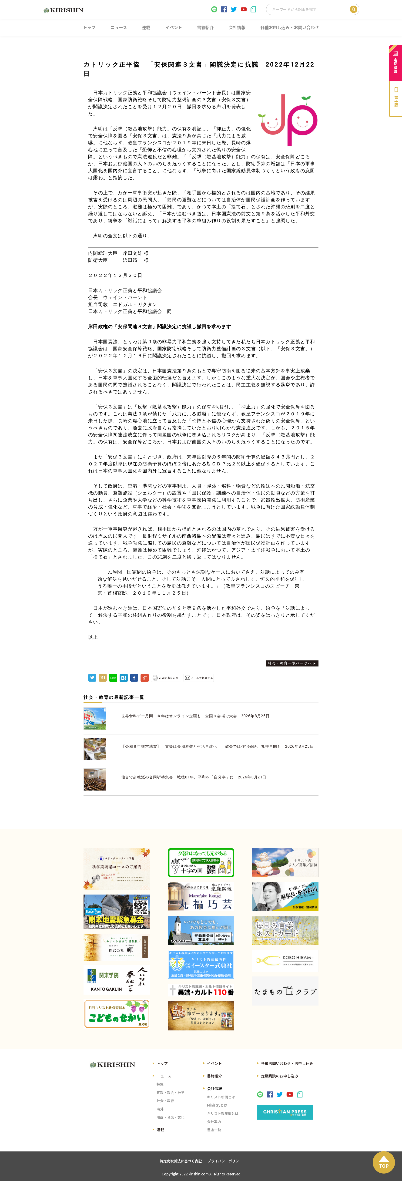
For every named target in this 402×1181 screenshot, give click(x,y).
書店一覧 (214, 1129)
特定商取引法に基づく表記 (181, 1160)
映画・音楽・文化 (170, 1117)
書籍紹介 (214, 1076)
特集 (160, 1084)
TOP (384, 1165)
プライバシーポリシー (225, 1160)
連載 (160, 1129)
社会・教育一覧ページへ (290, 663)
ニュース (164, 1076)
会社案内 (214, 1121)
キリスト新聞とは (221, 1096)
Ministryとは (217, 1105)
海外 (160, 1109)
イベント (214, 1063)
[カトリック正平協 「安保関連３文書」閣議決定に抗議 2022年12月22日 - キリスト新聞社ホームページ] (124, 680)
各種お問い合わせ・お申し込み (287, 1063)
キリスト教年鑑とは (222, 1113)
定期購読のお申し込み (279, 1076)
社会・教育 (165, 1100)
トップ (162, 1063)
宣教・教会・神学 (170, 1092)
